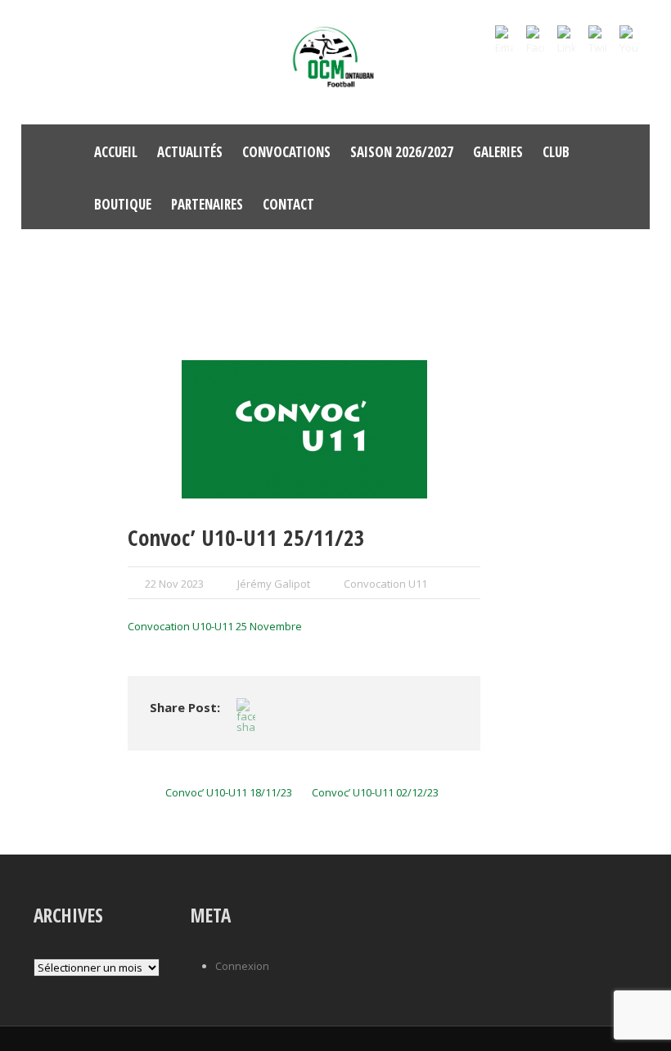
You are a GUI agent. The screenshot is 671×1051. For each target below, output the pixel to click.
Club (556, 151)
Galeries (498, 151)
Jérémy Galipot (273, 583)
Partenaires (207, 204)
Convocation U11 (385, 583)
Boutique (122, 204)
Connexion (242, 966)
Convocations (286, 151)
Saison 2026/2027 (401, 151)
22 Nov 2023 (174, 583)
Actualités (190, 151)
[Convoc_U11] (304, 429)
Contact (288, 204)
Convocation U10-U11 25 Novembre (215, 626)
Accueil (115, 151)
